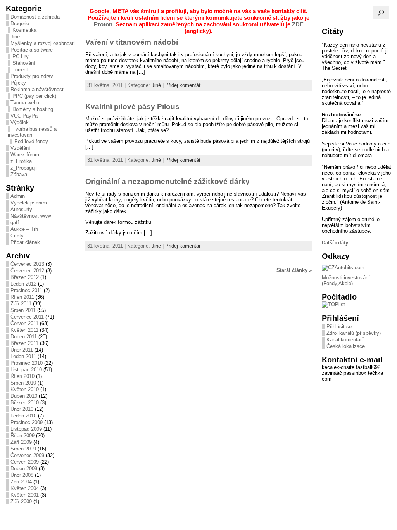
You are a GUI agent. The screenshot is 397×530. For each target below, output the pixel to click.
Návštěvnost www (30, 216)
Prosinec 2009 (26, 422)
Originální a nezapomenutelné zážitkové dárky (167, 181)
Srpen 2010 (23, 383)
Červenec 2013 (27, 264)
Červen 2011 (24, 323)
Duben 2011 (23, 336)
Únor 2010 (21, 409)
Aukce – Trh (24, 229)
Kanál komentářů (345, 340)
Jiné (15, 37)
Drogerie (19, 23)
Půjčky (18, 83)
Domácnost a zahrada (35, 17)
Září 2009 (21, 442)
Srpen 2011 (23, 310)
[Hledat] (381, 12)
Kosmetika (24, 30)
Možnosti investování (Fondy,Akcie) (346, 280)
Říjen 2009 (22, 435)
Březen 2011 (24, 343)
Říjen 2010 (22, 376)
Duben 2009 (23, 468)
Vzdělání (20, 148)
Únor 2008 (21, 475)
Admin (17, 196)
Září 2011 (20, 304)
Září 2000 (21, 501)
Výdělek (19, 122)
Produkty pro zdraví (32, 76)
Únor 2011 (21, 350)
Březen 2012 (24, 277)
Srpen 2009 (23, 449)
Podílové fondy (31, 141)
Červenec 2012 (27, 271)
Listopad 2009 (26, 429)
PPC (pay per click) (34, 96)
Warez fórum (24, 155)
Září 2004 (21, 482)
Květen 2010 (24, 389)
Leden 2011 (23, 356)
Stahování (23, 63)
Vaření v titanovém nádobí (131, 42)
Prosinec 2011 (26, 290)
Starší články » (294, 270)
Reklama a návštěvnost (37, 89)
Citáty (17, 236)
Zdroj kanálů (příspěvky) (353, 333)
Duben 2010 (23, 396)
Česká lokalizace (345, 346)
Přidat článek (25, 242)
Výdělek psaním (28, 203)
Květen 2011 (24, 330)
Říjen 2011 (22, 297)
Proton (103, 24)
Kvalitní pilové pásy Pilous (132, 106)
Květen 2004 (24, 488)
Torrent (20, 70)
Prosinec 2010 (26, 363)
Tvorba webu (24, 103)
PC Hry (20, 56)
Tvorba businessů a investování (32, 132)
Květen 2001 (24, 495)
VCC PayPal (24, 116)
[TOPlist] (333, 304)
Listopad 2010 (26, 369)
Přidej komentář (182, 85)
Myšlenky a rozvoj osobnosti (42, 43)
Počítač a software (31, 50)
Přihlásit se (339, 326)
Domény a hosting (32, 109)
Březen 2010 (24, 402)
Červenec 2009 (27, 455)
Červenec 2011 (27, 317)
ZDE (298, 24)
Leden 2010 (23, 416)
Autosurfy (21, 209)
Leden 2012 (23, 284)
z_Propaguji (23, 168)
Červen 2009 (24, 462)
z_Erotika (21, 161)
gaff (14, 222)
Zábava (18, 174)
